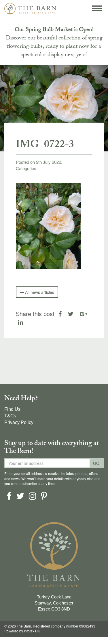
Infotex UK (32, 631)
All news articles (39, 292)
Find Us (12, 409)
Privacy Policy (18, 422)
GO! (97, 463)
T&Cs (10, 415)
